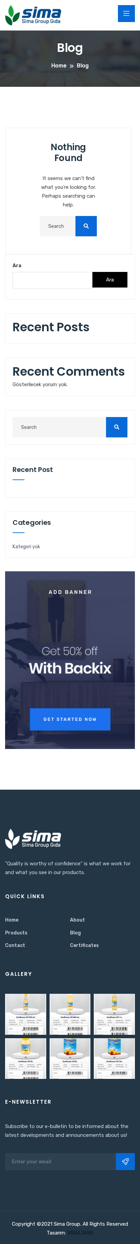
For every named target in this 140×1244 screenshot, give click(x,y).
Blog (75, 933)
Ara (17, 266)
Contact (15, 945)
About (77, 920)
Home (11, 920)
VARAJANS (79, 1233)
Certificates (84, 945)
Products (16, 933)
